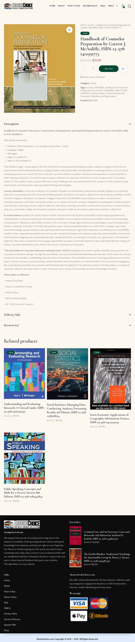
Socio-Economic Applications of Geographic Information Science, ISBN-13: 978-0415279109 (110, 418)
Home (83, 25)
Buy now (109, 68)
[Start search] (129, 6)
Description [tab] (11, 124)
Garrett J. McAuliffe (95, 87)
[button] (69, 30)
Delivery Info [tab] (12, 315)
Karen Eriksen (98, 93)
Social (90, 25)
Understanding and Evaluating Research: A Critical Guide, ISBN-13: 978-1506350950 (24, 407)
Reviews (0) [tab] (11, 325)
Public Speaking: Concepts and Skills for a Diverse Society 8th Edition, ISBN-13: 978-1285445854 (23, 492)
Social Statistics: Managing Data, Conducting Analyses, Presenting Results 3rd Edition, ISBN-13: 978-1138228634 (67, 410)
